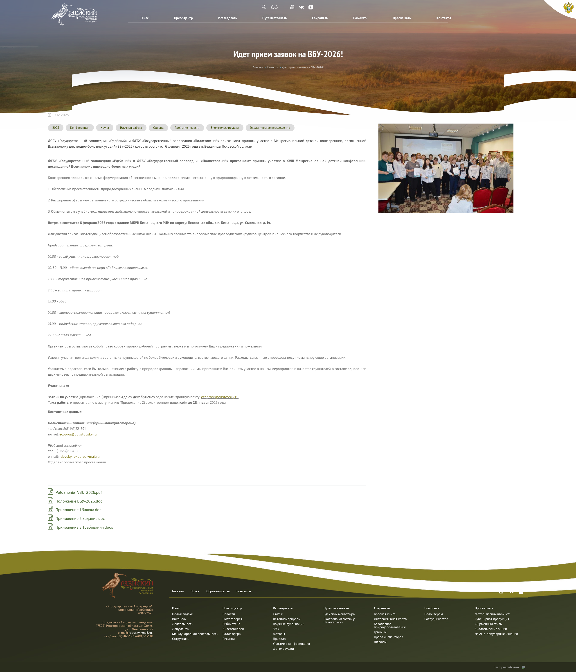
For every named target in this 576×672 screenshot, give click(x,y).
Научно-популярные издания (496, 634)
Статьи (278, 614)
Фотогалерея (233, 619)
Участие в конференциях (291, 643)
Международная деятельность (195, 634)
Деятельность (182, 624)
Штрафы (380, 642)
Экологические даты (225, 127)
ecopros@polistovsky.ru (219, 397)
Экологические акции (491, 629)
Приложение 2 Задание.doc (80, 518)
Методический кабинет (492, 614)
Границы (380, 632)
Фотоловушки (283, 648)
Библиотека (231, 624)
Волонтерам (433, 614)
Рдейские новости (187, 127)
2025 (55, 127)
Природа (279, 638)
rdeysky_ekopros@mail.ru (79, 456)
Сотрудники (180, 638)
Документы (180, 629)
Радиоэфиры (232, 634)
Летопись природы (287, 619)
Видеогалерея (233, 629)
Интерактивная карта (390, 619)
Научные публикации (288, 624)
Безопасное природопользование (390, 625)
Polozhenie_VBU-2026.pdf (79, 492)
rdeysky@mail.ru (140, 632)
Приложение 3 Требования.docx (84, 527)
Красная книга (385, 614)
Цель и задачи (182, 614)
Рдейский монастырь (339, 614)
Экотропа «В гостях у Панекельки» (339, 620)
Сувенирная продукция (492, 619)
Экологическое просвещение (270, 127)
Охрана (158, 127)
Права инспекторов (388, 637)
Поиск (195, 591)
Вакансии (179, 619)
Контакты (443, 17)
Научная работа (131, 127)
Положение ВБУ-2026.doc (79, 501)
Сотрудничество (436, 619)
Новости (272, 67)
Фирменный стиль (488, 624)
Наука (105, 127)
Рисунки (229, 638)
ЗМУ (276, 629)
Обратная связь (218, 591)
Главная (258, 67)
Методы (279, 634)
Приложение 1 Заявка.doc (78, 509)
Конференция (79, 127)
